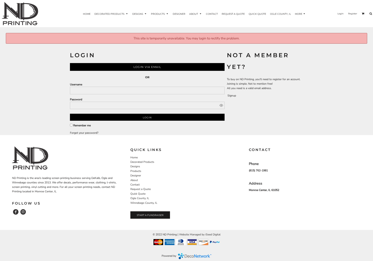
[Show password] (221, 105)
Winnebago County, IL (143, 203)
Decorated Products (142, 162)
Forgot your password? (84, 133)
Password (76, 99)
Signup (231, 95)
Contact (135, 184)
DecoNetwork (194, 256)
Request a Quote (140, 189)
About (134, 180)
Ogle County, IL (139, 198)
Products (135, 171)
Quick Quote (138, 194)
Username (76, 84)
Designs (135, 166)
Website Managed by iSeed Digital (199, 234)
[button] (111, 13)
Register (352, 13)
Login (340, 13)
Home (134, 157)
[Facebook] (15, 212)
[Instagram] (23, 212)
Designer (135, 175)
